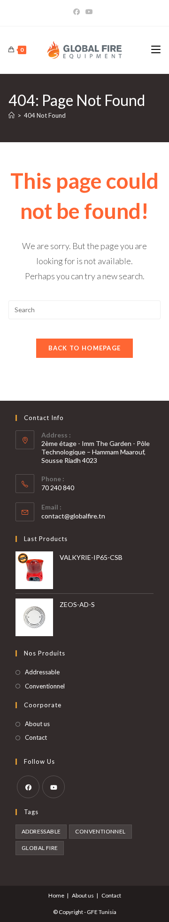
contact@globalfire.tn (73, 516)
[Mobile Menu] (156, 49)
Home (56, 895)
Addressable (42, 672)
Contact (36, 737)
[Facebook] (78, 12)
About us (37, 724)
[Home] (11, 115)
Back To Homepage (84, 348)
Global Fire (40, 847)
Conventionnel (45, 686)
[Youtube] (89, 12)
